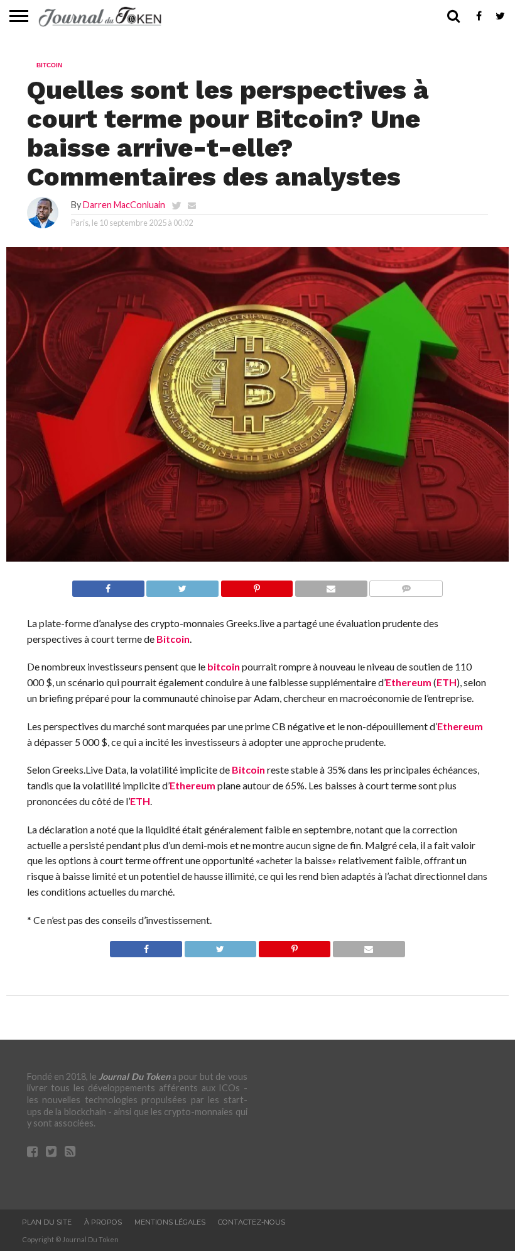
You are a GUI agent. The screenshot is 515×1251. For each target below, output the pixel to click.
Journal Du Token (134, 1076)
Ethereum (408, 682)
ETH (446, 682)
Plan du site (47, 1222)
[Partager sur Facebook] (108, 585)
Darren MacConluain (124, 204)
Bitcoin (173, 639)
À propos (103, 1222)
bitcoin (223, 666)
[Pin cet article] (256, 585)
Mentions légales (169, 1222)
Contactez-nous (251, 1222)
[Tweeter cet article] (182, 585)
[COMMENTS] (406, 585)
